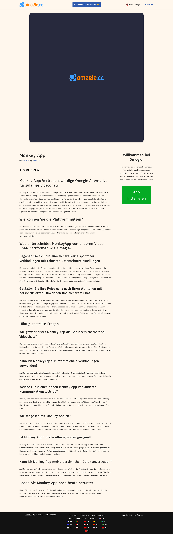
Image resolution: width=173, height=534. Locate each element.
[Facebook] (20, 170)
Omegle (28, 515)
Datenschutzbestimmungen (93, 515)
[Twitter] (24, 170)
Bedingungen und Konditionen (82, 518)
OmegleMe (73, 515)
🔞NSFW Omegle (133, 4)
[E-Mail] (27, 170)
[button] (152, 4)
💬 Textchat (24, 160)
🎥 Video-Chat (35, 160)
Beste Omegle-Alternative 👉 (86, 4)
